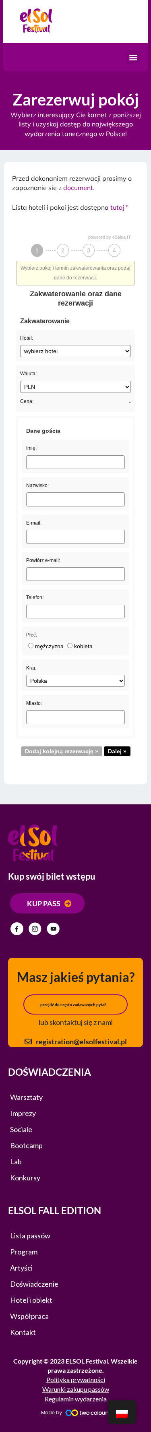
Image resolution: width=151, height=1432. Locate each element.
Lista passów (30, 1235)
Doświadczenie (34, 1283)
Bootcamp (26, 1145)
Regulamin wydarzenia (76, 1399)
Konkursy (25, 1177)
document (78, 188)
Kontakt (23, 1332)
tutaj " (119, 207)
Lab (16, 1161)
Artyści (21, 1267)
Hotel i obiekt (31, 1300)
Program (23, 1251)
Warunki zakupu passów (75, 1389)
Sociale (21, 1129)
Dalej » (117, 751)
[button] (133, 57)
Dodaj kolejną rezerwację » (61, 751)
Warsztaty (26, 1097)
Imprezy (23, 1113)
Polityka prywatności (75, 1379)
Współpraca (29, 1316)
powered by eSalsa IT (109, 237)
